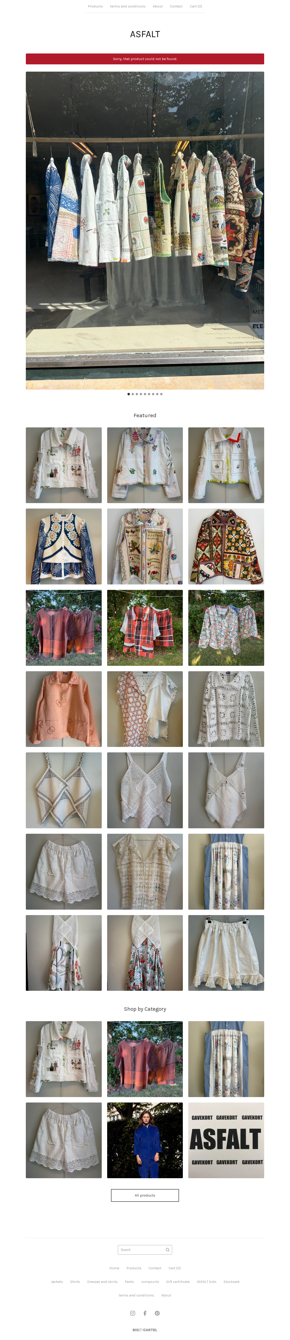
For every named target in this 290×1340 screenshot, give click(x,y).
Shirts (75, 1281)
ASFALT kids (206, 1281)
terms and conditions (127, 6)
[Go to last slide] (32, 227)
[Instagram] (133, 1313)
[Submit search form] (167, 1250)
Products (95, 6)
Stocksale (231, 1281)
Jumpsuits (150, 1281)
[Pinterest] (157, 1313)
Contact (176, 6)
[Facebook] (145, 1313)
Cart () (196, 6)
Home (114, 1268)
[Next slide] (257, 227)
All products (145, 1195)
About (158, 6)
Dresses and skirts (102, 1281)
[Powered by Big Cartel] (145, 1330)
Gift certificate (178, 1281)
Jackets (57, 1281)
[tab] (129, 394)
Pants (129, 1281)
